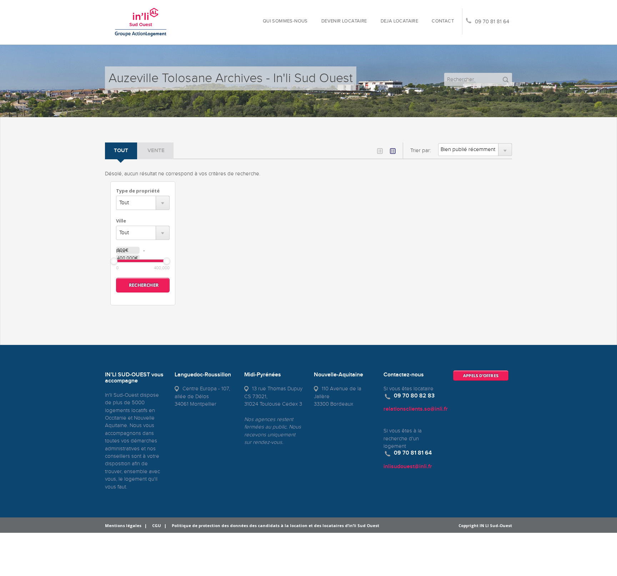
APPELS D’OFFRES (480, 375)
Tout (121, 150)
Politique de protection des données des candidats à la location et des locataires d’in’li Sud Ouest (275, 525)
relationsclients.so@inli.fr (415, 409)
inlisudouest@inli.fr (407, 466)
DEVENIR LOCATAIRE (344, 21)
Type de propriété (138, 190)
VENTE (156, 150)
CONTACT (443, 21)
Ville (121, 220)
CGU (156, 525)
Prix (120, 250)
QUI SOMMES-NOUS (285, 21)
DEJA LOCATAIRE (399, 21)
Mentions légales (123, 525)
